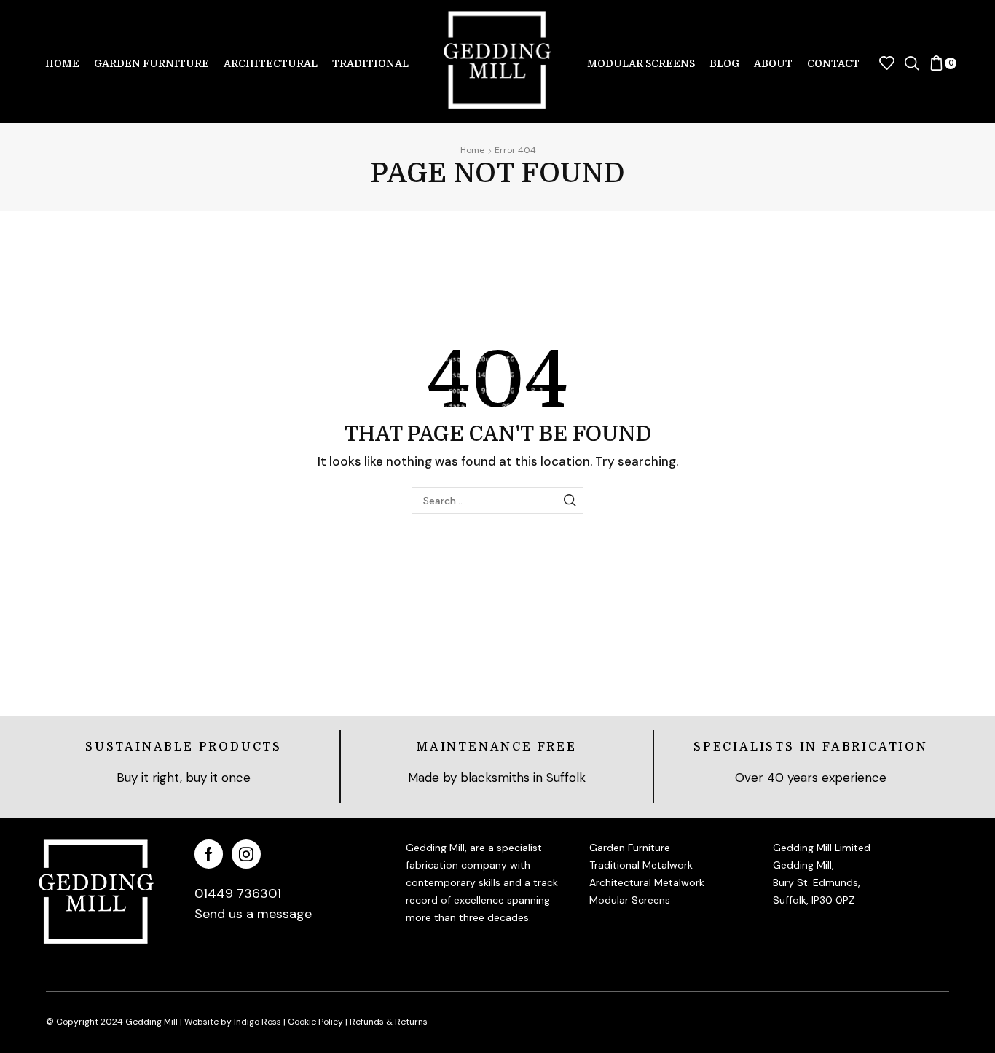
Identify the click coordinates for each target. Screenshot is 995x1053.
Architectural (271, 63)
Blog (724, 63)
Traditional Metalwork (641, 865)
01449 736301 (237, 893)
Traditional (370, 63)
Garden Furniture (151, 63)
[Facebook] (208, 854)
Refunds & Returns (389, 1021)
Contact (833, 63)
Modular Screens (641, 63)
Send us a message (253, 914)
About (773, 63)
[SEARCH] (570, 500)
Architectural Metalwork (646, 882)
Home (62, 63)
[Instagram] (246, 854)
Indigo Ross (256, 1021)
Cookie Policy (315, 1021)
